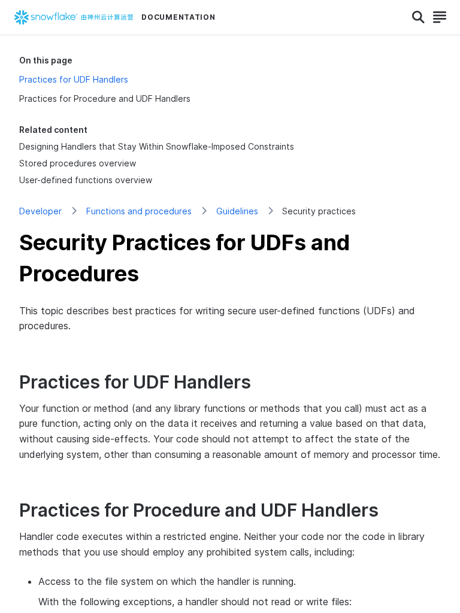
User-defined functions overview (85, 180)
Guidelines (237, 211)
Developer (40, 211)
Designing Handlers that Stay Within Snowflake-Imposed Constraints (156, 146)
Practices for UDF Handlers (73, 79)
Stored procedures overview (77, 163)
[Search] (418, 17)
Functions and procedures (139, 211)
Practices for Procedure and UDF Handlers (104, 98)
